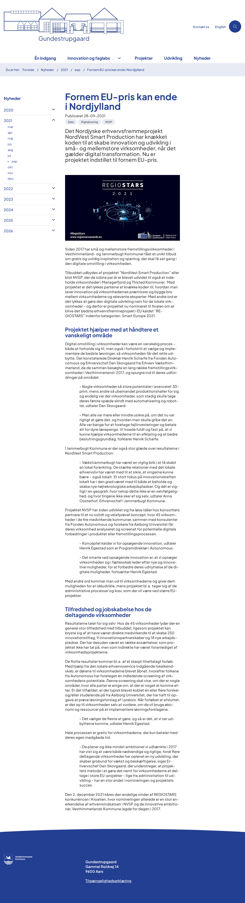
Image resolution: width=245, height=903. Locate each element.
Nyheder (202, 58)
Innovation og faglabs (88, 58)
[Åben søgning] (235, 26)
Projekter (144, 58)
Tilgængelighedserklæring (108, 880)
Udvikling (173, 58)
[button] (52, 109)
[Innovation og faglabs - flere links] (118, 58)
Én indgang (45, 58)
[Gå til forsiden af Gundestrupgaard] (93, 26)
